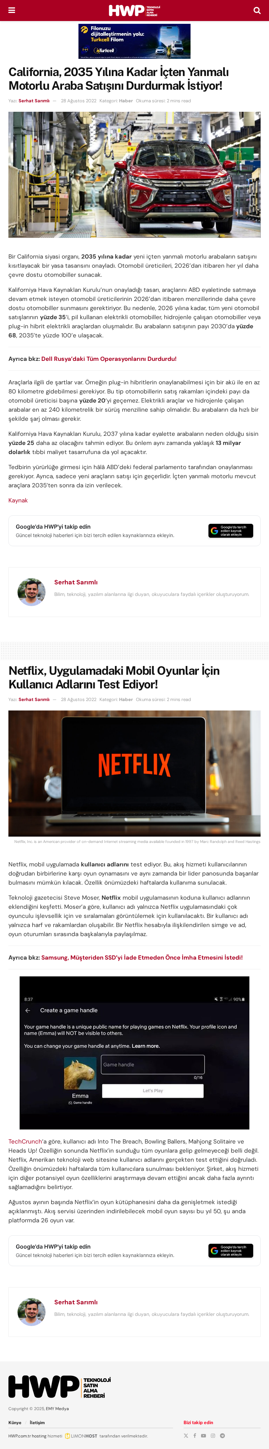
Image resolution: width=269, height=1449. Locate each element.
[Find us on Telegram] (222, 1436)
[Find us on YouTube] (203, 1436)
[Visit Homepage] (134, 10)
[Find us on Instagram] (213, 1436)
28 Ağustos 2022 (78, 101)
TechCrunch (25, 1141)
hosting (39, 1436)
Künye (14, 1422)
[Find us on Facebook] (194, 1436)
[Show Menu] (11, 10)
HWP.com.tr (19, 1436)
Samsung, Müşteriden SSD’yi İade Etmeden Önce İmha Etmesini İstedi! (142, 957)
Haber (126, 101)
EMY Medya (57, 1409)
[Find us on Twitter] (186, 1436)
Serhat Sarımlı (34, 101)
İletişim (37, 1422)
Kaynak (18, 500)
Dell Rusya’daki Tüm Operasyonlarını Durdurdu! (109, 359)
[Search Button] (257, 10)
